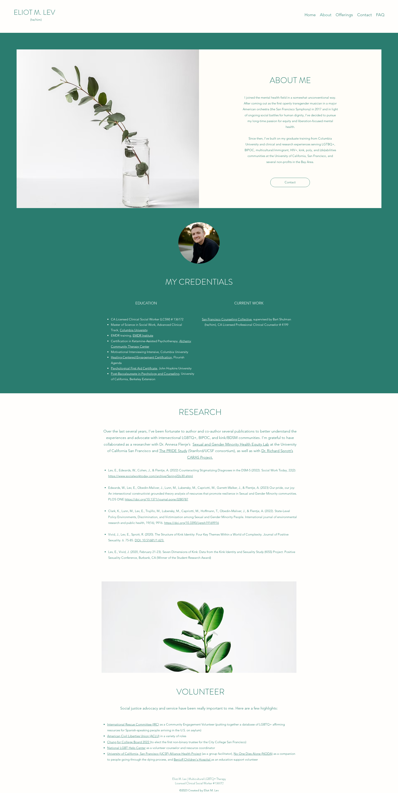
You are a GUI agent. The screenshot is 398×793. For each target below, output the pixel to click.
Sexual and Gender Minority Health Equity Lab (231, 444)
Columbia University (134, 330)
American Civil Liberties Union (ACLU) (133, 736)
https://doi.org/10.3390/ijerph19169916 (191, 523)
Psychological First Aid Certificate (134, 368)
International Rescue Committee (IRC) (133, 724)
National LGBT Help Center (126, 748)
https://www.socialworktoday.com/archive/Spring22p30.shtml (150, 476)
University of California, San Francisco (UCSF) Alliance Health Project (154, 754)
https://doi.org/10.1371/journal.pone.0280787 (156, 499)
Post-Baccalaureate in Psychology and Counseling (145, 374)
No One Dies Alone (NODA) (253, 754)
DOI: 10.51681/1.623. (149, 540)
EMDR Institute (143, 335)
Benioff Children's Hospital (192, 759)
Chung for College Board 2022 (128, 742)
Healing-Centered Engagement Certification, (142, 357)
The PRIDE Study (173, 451)
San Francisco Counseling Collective (227, 319)
